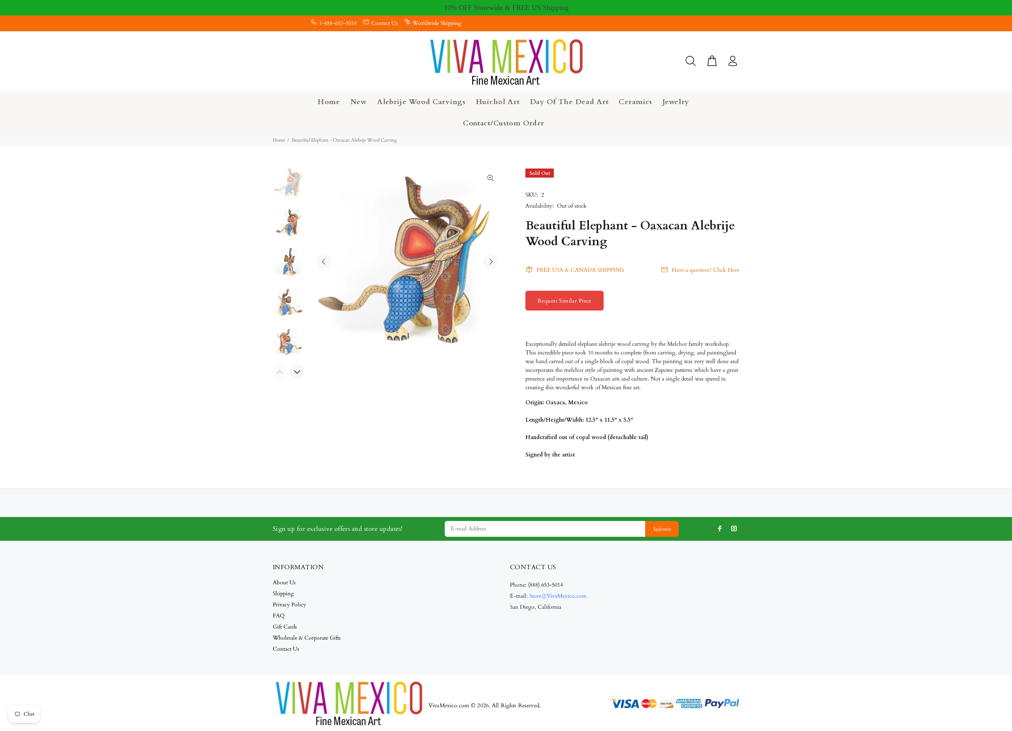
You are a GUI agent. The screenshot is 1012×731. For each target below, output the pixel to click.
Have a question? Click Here (705, 270)
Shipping (283, 593)
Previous (323, 261)
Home (279, 140)
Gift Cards (285, 627)
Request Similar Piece (564, 301)
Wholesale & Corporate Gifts (307, 638)
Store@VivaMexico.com (558, 596)
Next (490, 261)
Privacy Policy (289, 604)
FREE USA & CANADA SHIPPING (580, 270)
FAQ (279, 615)
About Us (284, 582)
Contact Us (384, 23)
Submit (662, 529)
